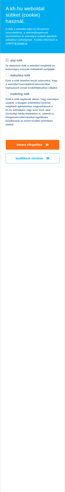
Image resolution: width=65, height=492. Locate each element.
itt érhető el (20, 43)
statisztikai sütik (20, 75)
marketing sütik (19, 93)
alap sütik (16, 60)
